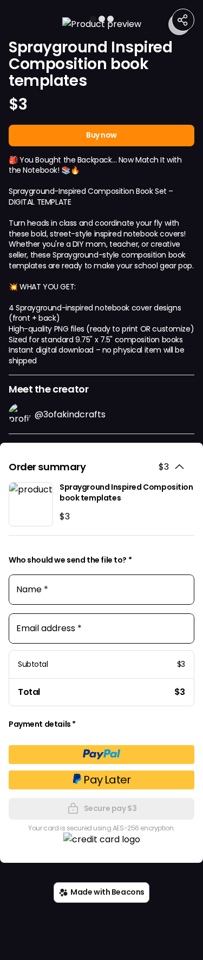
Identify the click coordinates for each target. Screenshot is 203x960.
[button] (101, 24)
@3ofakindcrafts (70, 414)
